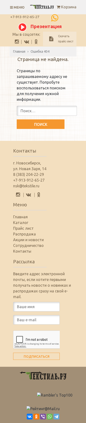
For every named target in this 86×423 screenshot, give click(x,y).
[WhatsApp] (50, 416)
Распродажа (24, 234)
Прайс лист (23, 228)
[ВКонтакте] (29, 416)
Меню (19, 7)
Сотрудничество (28, 245)
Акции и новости (28, 240)
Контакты (22, 251)
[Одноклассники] (36, 416)
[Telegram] (56, 416)
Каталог (20, 222)
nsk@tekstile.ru (26, 186)
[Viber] (43, 416)
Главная (20, 217)
